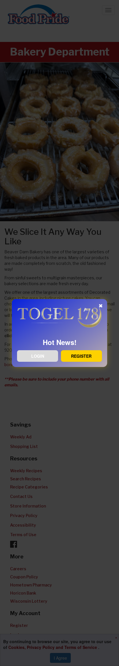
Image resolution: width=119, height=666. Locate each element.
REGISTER (81, 356)
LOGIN (37, 356)
